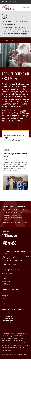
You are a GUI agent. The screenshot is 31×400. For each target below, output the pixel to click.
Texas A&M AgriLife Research (12, 212)
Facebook (5, 293)
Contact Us (5, 278)
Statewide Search (6, 338)
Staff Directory (6, 284)
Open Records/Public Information (15, 346)
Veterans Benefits (18, 338)
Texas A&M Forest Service (11, 215)
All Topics (5, 40)
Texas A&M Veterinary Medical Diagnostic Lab (13, 218)
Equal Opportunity (18, 345)
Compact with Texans (8, 333)
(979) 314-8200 (12, 264)
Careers (4, 276)
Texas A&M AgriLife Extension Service (15, 210)
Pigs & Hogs (15, 40)
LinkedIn (4, 298)
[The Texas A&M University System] (8, 319)
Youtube (4, 304)
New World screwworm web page (15, 34)
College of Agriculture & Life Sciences (15, 222)
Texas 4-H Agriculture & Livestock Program (15, 154)
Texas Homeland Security (15, 343)
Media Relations (7, 281)
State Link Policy (18, 336)
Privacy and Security (21, 333)
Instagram (5, 296)
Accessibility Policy (7, 336)
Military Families (6, 340)
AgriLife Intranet (7, 273)
